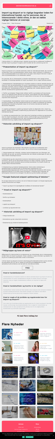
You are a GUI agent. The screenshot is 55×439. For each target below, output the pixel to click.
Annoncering (37, 427)
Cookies (37, 431)
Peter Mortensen (16, 23)
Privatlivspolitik (29, 437)
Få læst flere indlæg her (27, 316)
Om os (37, 429)
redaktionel (50, 23)
